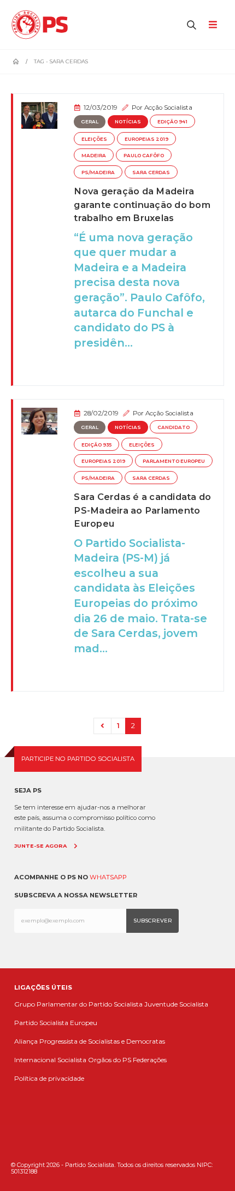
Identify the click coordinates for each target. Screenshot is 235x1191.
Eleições (94, 139)
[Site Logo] (42, 24)
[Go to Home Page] (16, 61)
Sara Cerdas (151, 172)
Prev (102, 726)
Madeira (93, 155)
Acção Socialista (168, 107)
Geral (89, 121)
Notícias (128, 121)
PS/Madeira (98, 172)
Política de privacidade (49, 1078)
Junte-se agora (40, 846)
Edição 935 (96, 445)
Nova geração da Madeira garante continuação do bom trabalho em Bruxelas (142, 204)
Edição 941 (172, 121)
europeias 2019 (146, 139)
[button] (192, 24)
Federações (150, 1060)
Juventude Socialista (176, 1004)
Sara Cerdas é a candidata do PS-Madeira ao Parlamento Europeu (142, 510)
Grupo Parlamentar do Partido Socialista (78, 1004)
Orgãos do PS (109, 1060)
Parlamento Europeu (174, 461)
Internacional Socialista (50, 1060)
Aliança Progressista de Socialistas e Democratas (89, 1041)
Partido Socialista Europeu (55, 1023)
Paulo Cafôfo (144, 155)
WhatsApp (108, 877)
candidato (173, 427)
